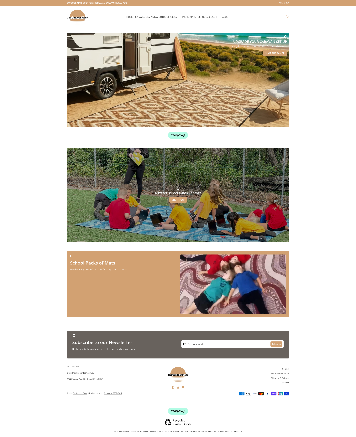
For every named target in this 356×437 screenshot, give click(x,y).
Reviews (285, 382)
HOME (129, 16)
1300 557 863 (73, 366)
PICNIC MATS (189, 16)
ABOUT (226, 16)
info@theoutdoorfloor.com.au (80, 373)
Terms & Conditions (280, 373)
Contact (285, 369)
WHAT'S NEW (284, 3)
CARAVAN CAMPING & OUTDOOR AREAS (157, 16)
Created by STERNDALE (113, 393)
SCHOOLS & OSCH (208, 16)
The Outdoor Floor (80, 393)
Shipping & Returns (280, 378)
